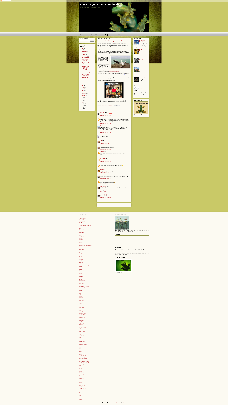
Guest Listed (81, 259)
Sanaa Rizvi (102, 112)
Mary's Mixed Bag (82, 294)
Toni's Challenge (81, 351)
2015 (82, 102)
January (84, 95)
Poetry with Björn (82, 323)
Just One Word (81, 274)
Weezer (127, 106)
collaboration (81, 368)
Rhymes (80, 330)
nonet (80, 379)
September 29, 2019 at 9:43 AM (105, 191)
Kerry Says (80, 279)
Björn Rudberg (81, 232)
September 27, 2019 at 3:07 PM (105, 161)
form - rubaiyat (81, 372)
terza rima (80, 396)
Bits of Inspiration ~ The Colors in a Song (86, 63)
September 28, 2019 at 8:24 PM (105, 178)
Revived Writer (103, 158)
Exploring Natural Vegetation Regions (85, 245)
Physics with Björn (82, 314)
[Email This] (115, 105)
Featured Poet (81, 248)
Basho (80, 228)
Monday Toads (81, 300)
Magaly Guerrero (103, 186)
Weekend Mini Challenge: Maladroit (85, 60)
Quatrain (80, 325)
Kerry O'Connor (103, 134)
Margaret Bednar (81, 292)
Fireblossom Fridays (82, 250)
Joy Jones (80, 273)
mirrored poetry (81, 378)
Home (81, 34)
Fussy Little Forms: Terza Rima (143, 59)
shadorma (80, 393)
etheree (80, 369)
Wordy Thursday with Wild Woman (85, 362)
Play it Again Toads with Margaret (84, 318)
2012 (82, 107)
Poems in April (81, 320)
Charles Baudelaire (103, 106)
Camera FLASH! (81, 236)
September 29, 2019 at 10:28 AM (105, 197)
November (84, 52)
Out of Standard (81, 307)
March (83, 92)
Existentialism (81, 243)
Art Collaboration (82, 221)
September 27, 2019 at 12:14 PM (105, 155)
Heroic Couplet (81, 263)
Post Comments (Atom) (116, 209)
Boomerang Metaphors (82, 233)
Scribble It (80, 334)
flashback (80, 371)
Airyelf (117, 402)
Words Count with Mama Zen (84, 361)
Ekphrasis (80, 241)
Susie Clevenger (81, 345)
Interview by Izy (81, 270)
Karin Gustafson (81, 276)
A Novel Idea (81, 216)
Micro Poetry (81, 297)
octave (80, 381)
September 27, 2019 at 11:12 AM (105, 149)
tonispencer (102, 151)
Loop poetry (81, 284)
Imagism (80, 266)
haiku (80, 375)
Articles (80, 224)
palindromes (81, 384)
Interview (80, 269)
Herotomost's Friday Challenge (84, 265)
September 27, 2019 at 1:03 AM (105, 123)
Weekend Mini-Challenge (122, 106)
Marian (80, 293)
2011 (82, 108)
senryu (80, 391)
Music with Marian (82, 301)
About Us (87, 34)
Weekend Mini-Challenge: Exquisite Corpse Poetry (143, 88)
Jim (101, 125)
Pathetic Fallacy (81, 311)
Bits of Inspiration (82, 229)
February (84, 93)
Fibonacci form (81, 249)
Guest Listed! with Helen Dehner (86, 75)
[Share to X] (117, 105)
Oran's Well (81, 306)
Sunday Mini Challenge (83, 344)
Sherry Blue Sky (81, 335)
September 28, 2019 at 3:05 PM (105, 172)
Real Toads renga (81, 328)
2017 (82, 99)
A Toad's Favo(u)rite (82, 218)
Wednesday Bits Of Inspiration (84, 355)
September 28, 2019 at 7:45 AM (105, 167)
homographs (81, 376)
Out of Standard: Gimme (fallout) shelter (86, 72)
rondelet (80, 389)
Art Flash (80, 222)
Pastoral (80, 310)
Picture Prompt (81, 316)
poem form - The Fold (82, 388)
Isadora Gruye (81, 272)
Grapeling (80, 258)
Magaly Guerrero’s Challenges (84, 286)
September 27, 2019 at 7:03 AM (105, 138)
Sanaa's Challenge (82, 333)
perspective (80, 386)
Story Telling (81, 340)
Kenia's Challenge (82, 277)
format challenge (81, 374)
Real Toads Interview (82, 327)
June (83, 87)
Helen (101, 140)
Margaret (102, 175)
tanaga (80, 395)
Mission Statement (95, 34)
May (83, 88)
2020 (82, 48)
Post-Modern (81, 324)
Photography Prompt (82, 313)
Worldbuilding (81, 364)
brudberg (102, 169)
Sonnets (80, 337)
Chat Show (80, 238)
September (84, 56)
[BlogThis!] (116, 105)
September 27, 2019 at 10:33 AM (105, 143)
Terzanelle (80, 348)
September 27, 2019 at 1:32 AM (105, 132)
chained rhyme (81, 367)
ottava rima (80, 382)
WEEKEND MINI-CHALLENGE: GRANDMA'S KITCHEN (85, 68)
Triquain (80, 354)
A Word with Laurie (82, 219)
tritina (80, 398)
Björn (80, 231)
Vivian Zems (102, 163)
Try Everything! (85, 57)
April (83, 90)
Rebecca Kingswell (114, 106)
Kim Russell (81, 282)
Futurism (80, 255)
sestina (80, 392)
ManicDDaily (81, 290)
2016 (82, 100)
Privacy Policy (118, 34)
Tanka (80, 347)
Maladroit (108, 106)
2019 (82, 49)
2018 (82, 97)
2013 (82, 105)
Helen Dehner (81, 262)
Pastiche (80, 308)
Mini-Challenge (81, 299)
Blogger (124, 402)
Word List (80, 359)
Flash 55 (80, 252)
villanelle (80, 399)
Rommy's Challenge (82, 331)
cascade (80, 365)
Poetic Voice (81, 321)
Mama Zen (80, 289)
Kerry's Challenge (82, 280)
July (83, 85)
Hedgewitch (81, 260)
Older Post (128, 205)
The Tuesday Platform (142, 41)
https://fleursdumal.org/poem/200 (114, 71)
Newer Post (99, 205)
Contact (110, 34)
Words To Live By (143, 77)
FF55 (79, 246)
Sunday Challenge (82, 341)
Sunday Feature (81, 342)
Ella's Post (80, 242)
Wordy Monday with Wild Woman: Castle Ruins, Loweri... (86, 80)
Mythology (80, 303)
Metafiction (80, 296)
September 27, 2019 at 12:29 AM (105, 115)
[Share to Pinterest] (119, 105)
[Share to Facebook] (118, 105)
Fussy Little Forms (82, 253)
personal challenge (82, 385)
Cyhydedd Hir (81, 239)
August (84, 83)
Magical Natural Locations (83, 287)
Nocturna (80, 304)
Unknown (102, 180)
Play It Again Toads (82, 317)
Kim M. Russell (103, 117)
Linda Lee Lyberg (103, 194)
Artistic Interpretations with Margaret (85, 225)
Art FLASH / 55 (85, 77)
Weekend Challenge (82, 357)
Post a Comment (101, 199)
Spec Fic (80, 338)
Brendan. (80, 235)
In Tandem (80, 267)
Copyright (104, 34)
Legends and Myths (82, 283)
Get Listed (80, 256)
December (84, 51)
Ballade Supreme (81, 226)
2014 (82, 103)
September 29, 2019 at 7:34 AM (105, 183)
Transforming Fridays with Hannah (84, 352)
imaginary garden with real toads (99, 4)
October (84, 54)
